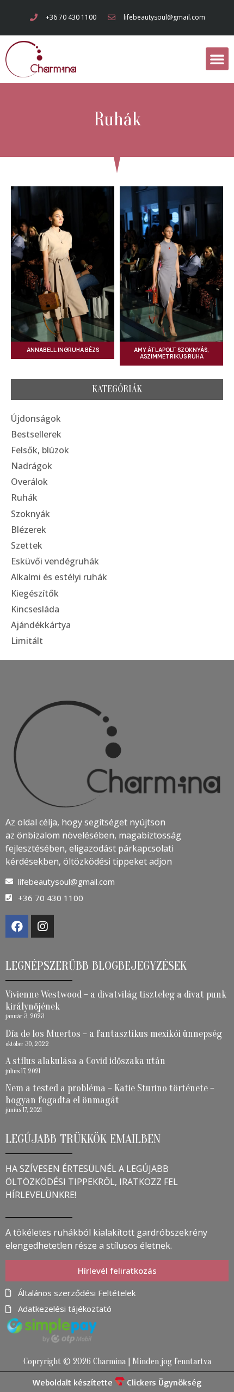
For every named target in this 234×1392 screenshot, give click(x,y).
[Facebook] (16, 926)
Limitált (27, 641)
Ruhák (24, 497)
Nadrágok (31, 466)
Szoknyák (30, 514)
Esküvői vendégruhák (55, 561)
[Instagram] (42, 926)
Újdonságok (36, 418)
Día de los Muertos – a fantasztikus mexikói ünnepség (113, 1034)
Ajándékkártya (41, 625)
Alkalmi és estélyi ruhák (59, 577)
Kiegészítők (35, 593)
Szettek (26, 545)
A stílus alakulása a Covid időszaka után (85, 1061)
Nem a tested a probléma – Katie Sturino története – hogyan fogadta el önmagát (109, 1094)
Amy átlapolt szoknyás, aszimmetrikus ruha (171, 353)
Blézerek (28, 530)
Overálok (29, 482)
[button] (217, 58)
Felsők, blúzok (40, 450)
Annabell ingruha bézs (63, 350)
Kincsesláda (35, 609)
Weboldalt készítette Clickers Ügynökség (117, 1382)
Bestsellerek (36, 434)
